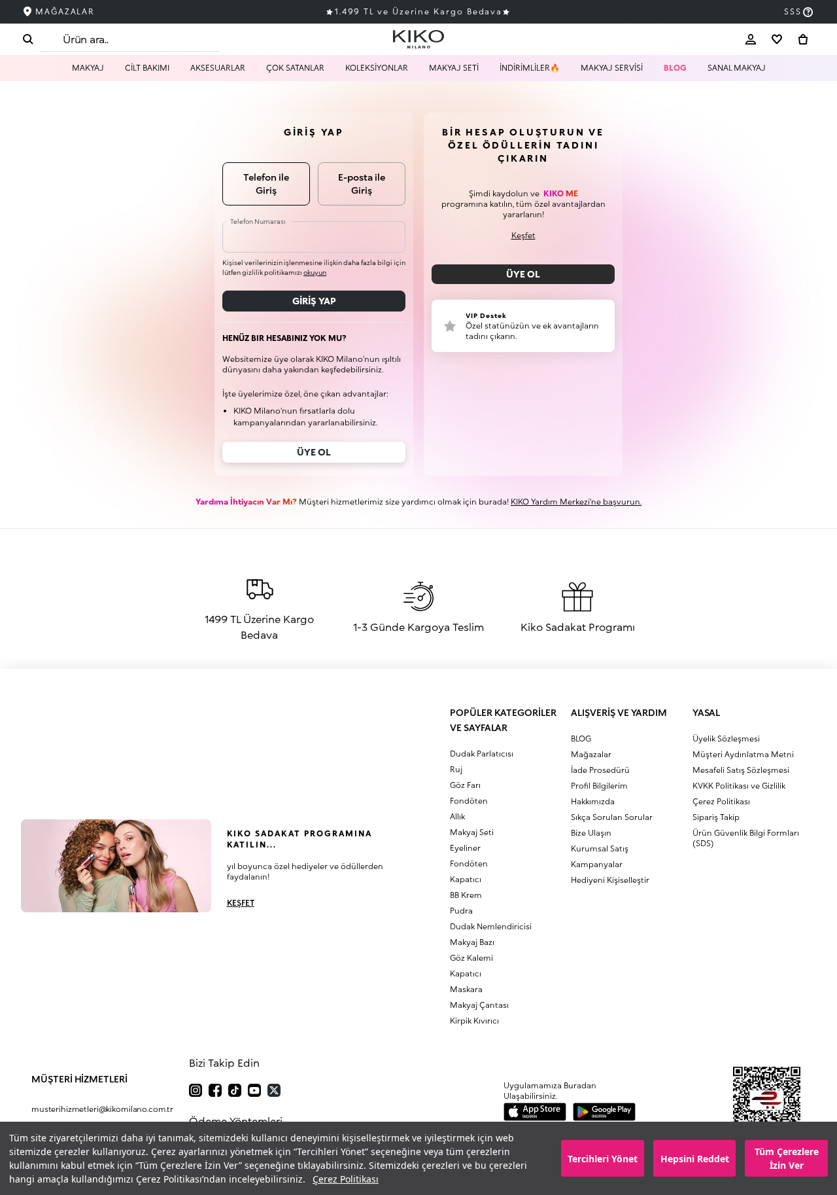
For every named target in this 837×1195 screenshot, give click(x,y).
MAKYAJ (88, 68)
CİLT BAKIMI (147, 68)
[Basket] (803, 39)
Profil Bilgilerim (599, 786)
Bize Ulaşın (591, 833)
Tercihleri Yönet (603, 1158)
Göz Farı (465, 785)
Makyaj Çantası (479, 1005)
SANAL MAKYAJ (737, 68)
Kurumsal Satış (599, 848)
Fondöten (469, 801)
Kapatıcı (465, 879)
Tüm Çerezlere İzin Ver (787, 1158)
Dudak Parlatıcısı (481, 753)
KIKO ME (560, 193)
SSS (793, 11)
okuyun (314, 272)
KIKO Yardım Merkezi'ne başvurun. (576, 502)
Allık (457, 816)
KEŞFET (240, 903)
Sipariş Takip (716, 817)
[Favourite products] (777, 39)
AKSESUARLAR (217, 68)
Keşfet (523, 235)
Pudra (461, 911)
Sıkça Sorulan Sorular (612, 817)
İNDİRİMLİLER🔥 (530, 68)
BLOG (675, 68)
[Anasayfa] (418, 39)
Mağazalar (591, 754)
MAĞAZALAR (65, 11)
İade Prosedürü (600, 770)
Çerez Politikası (346, 1179)
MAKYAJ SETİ (454, 68)
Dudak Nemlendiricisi (491, 926)
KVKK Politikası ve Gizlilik (738, 786)
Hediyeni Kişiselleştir (610, 880)
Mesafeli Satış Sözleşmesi (740, 770)
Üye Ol (523, 273)
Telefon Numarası (258, 221)
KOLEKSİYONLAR (376, 68)
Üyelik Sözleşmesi (726, 738)
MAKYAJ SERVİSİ (612, 68)
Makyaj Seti (472, 832)
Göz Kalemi (471, 958)
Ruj (456, 769)
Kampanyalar (597, 864)
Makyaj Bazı (472, 942)
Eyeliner (465, 848)
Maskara (466, 989)
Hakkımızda (593, 801)
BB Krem (466, 895)
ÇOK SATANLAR (295, 68)
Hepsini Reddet (694, 1158)
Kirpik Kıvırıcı (474, 1021)
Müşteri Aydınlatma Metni (743, 754)
